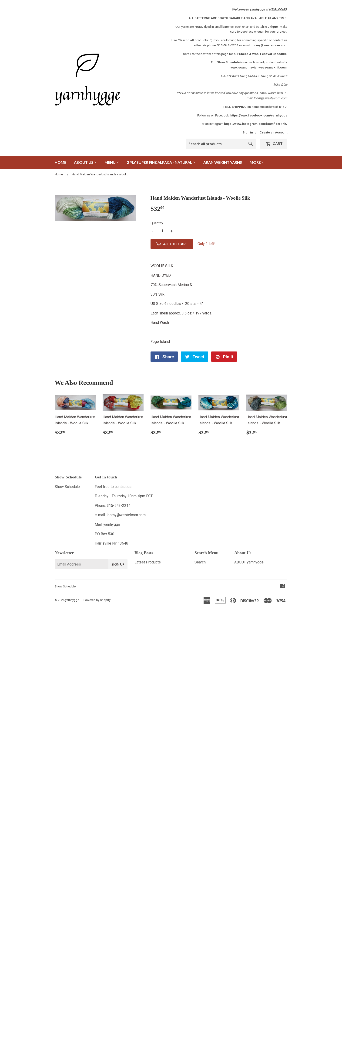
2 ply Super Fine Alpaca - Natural (160, 162)
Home (60, 162)
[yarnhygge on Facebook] (282, 586)
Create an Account (273, 132)
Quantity (157, 223)
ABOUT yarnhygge (249, 562)
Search (200, 562)
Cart (277, 143)
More (255, 162)
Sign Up (117, 564)
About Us (84, 162)
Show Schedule (67, 486)
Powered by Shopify (97, 600)
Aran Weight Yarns (222, 162)
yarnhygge (72, 600)
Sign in (248, 132)
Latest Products (147, 562)
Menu (110, 162)
